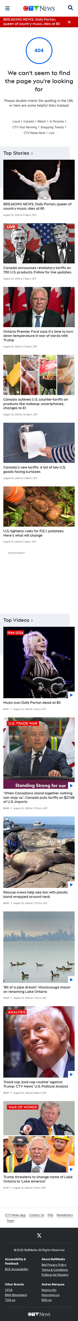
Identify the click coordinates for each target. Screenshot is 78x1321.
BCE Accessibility (16, 1269)
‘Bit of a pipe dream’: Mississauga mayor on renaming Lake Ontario (37, 989)
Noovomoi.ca (50, 1295)
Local (16, 121)
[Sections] (7, 8)
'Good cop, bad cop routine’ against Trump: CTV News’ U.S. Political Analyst (35, 1084)
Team (10, 1220)
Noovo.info (49, 1290)
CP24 (8, 1290)
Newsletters (65, 1215)
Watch (41, 121)
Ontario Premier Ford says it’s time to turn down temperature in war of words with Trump (38, 336)
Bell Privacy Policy (54, 1264)
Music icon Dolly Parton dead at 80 (32, 703)
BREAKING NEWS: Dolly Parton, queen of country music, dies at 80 (37, 206)
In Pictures (57, 121)
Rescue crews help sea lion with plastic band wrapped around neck (35, 894)
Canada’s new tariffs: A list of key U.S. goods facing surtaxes (34, 469)
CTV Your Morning (24, 127)
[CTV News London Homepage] (39, 8)
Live (51, 133)
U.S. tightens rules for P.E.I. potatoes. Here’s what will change (33, 533)
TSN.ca (10, 1300)
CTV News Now (34, 133)
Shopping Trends (52, 127)
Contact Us (36, 1215)
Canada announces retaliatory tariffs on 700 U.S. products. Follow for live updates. (37, 270)
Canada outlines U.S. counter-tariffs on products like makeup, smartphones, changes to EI (35, 404)
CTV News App (15, 1215)
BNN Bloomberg (16, 1295)
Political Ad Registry (55, 1274)
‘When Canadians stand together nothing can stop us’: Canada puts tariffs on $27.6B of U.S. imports (38, 797)
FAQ (50, 1215)
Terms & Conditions (55, 1269)
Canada (28, 121)
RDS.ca (47, 1300)
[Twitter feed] (39, 1235)
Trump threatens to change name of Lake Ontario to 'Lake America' (38, 1179)
